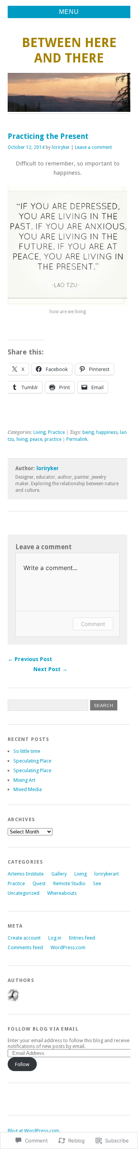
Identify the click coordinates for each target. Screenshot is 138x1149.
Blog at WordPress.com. (34, 1131)
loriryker (61, 147)
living (22, 439)
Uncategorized (23, 893)
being (88, 432)
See (97, 883)
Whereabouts (62, 893)
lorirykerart (106, 874)
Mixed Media (27, 789)
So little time (26, 751)
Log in (54, 938)
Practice (56, 432)
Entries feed (82, 938)
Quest (39, 883)
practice (52, 439)
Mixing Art (24, 780)
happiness (107, 432)
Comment (93, 624)
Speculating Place (32, 761)
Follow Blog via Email (43, 1029)
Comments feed (25, 947)
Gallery (59, 874)
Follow (22, 1064)
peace (36, 439)
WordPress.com (68, 947)
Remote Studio (69, 883)
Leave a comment (93, 147)
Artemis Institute (26, 874)
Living (39, 432)
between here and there (69, 50)
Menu (69, 11)
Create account (24, 938)
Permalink (76, 439)
